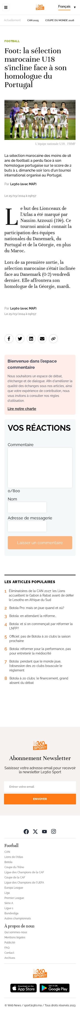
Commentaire (21, 444)
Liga (7, 892)
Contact (9, 952)
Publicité (9, 942)
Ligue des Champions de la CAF (24, 872)
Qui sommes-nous (15, 932)
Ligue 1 (8, 908)
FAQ (7, 947)
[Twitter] (35, 831)
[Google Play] (54, 987)
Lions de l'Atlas (13, 857)
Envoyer (40, 799)
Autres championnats (17, 918)
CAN (7, 851)
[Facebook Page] (26, 831)
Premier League (14, 898)
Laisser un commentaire (40, 542)
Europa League (13, 887)
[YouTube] (44, 831)
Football (12, 41)
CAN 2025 (33, 20)
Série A (8, 903)
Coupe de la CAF (14, 877)
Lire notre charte (22, 409)
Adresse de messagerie (30, 518)
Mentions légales (14, 937)
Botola (8, 862)
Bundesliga (11, 913)
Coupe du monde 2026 (59, 20)
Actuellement (12, 20)
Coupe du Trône (14, 867)
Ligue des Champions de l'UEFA (24, 882)
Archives (9, 958)
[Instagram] (53, 831)
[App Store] (23, 987)
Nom (12, 499)
